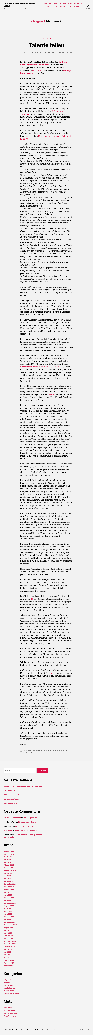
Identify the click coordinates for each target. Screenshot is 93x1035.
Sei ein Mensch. (10, 791)
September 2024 (10, 870)
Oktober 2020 (9, 947)
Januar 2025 (9, 868)
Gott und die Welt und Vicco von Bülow (19, 5)
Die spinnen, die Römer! (27, 822)
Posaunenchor (63, 750)
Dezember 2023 (10, 881)
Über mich (78, 6)
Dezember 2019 (10, 966)
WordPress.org (10, 1016)
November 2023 (10, 884)
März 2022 (8, 914)
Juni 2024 (8, 873)
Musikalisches (9, 988)
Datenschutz (47, 3)
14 (32, 599)
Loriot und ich (60, 6)
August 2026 (9, 851)
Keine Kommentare (65, 52)
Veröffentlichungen (75, 9)
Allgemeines (8, 980)
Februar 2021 (9, 936)
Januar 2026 (9, 854)
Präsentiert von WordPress (52, 1030)
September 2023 (10, 887)
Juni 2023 (8, 892)
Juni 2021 (7, 930)
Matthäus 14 (36, 750)
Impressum (49, 6)
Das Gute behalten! (11, 803)
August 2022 (9, 906)
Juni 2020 (8, 949)
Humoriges (8, 983)
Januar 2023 (9, 898)
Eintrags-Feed (9, 1010)
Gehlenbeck (27, 750)
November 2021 (10, 922)
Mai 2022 (7, 908)
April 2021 (8, 933)
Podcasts (69, 6)
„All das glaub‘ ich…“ (11, 799)
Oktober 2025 (9, 857)
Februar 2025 (9, 865)
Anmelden (8, 1008)
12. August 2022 (48, 52)
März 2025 (8, 862)
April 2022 (8, 911)
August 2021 (9, 928)
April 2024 (8, 879)
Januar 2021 (8, 938)
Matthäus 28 (53, 750)
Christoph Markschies (12, 818)
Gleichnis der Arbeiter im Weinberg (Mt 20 (39, 367)
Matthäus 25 (44, 750)
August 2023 (9, 889)
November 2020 (10, 944)
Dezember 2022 (10, 900)
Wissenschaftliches (11, 993)
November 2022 (10, 903)
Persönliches (9, 991)
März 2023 (8, 895)
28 (50, 673)
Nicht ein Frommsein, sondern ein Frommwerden (23, 786)
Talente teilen (46, 45)
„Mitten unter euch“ (11, 795)
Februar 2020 (9, 960)
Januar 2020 (9, 963)
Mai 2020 (7, 952)
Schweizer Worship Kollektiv (26, 830)
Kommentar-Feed (10, 1013)
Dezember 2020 (10, 941)
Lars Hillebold (38, 70)
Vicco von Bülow (32, 52)
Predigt (25, 752)
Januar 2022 (9, 917)
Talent (51, 394)
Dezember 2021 (10, 919)
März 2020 (8, 957)
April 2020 (8, 955)
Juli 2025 (7, 860)
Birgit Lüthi (8, 830)
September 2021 (10, 925)
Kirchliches (46, 38)
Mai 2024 (7, 876)
